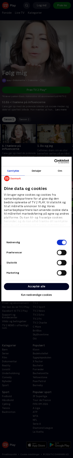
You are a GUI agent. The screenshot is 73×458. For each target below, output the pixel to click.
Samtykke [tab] (13, 170)
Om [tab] (60, 170)
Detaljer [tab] (36, 170)
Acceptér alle (36, 286)
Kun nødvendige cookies (36, 294)
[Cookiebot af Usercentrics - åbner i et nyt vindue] (54, 161)
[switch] (62, 252)
